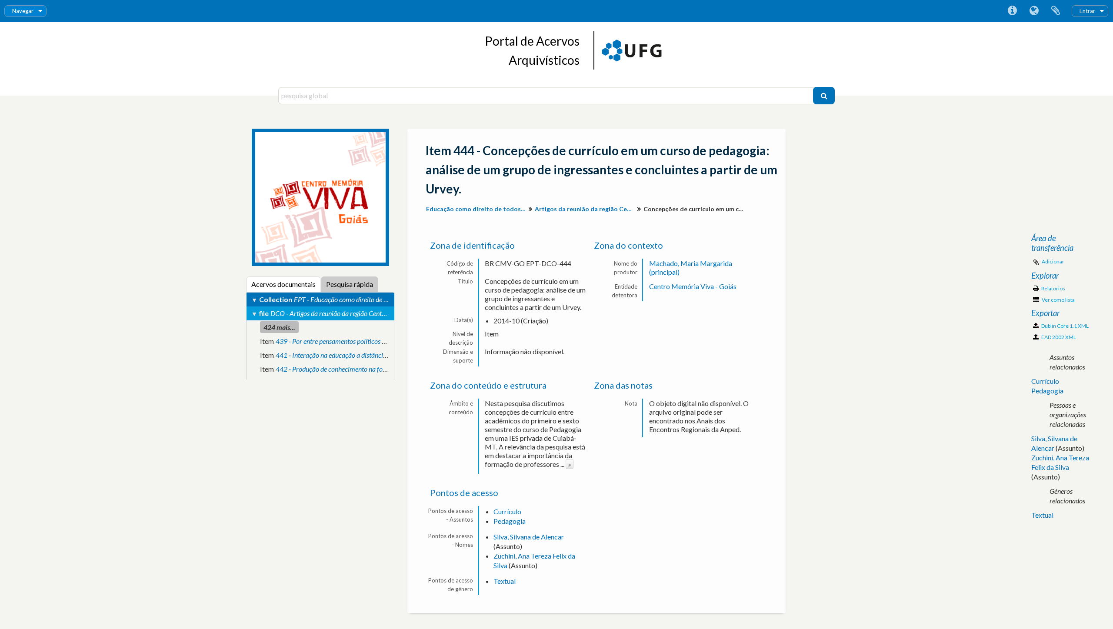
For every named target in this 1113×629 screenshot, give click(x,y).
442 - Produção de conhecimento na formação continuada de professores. (377, 369)
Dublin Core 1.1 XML (1064, 326)
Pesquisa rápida (349, 284)
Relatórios (1052, 288)
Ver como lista (1058, 299)
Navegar (22, 10)
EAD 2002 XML (1058, 337)
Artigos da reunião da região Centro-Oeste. (586, 209)
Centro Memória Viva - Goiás (692, 286)
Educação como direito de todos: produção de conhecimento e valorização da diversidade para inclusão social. (477, 209)
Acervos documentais (283, 284)
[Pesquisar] (824, 95)
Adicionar (1053, 261)
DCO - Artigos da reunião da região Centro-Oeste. (338, 313)
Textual (504, 581)
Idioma (1034, 11)
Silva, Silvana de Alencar (528, 536)
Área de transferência (1055, 11)
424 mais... (279, 327)
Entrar (1087, 10)
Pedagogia (509, 521)
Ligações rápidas (1012, 11)
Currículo (507, 511)
